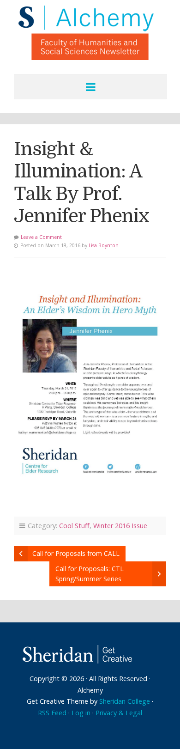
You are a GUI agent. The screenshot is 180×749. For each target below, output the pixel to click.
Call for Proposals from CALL (76, 553)
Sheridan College (124, 701)
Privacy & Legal (119, 712)
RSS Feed (52, 712)
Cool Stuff (74, 525)
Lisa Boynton (104, 245)
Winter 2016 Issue (120, 525)
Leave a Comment (41, 237)
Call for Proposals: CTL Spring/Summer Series (89, 573)
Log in (81, 712)
